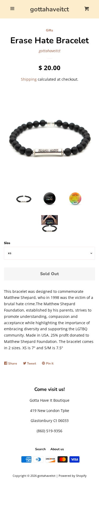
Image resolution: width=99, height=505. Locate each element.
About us (57, 449)
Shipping (29, 79)
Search (40, 449)
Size (7, 243)
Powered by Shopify (73, 476)
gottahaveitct (49, 9)
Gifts (49, 30)
